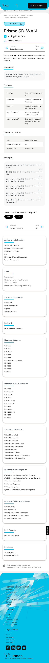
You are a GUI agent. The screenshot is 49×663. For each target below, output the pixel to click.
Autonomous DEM (10, 311)
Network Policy (9, 507)
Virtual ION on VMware (12, 452)
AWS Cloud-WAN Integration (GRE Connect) (19, 475)
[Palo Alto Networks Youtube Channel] (24, 649)
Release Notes (11, 592)
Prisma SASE (26, 565)
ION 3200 (7, 406)
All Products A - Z (10, 552)
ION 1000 (7, 346)
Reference (17, 565)
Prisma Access (9, 277)
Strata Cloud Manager (11, 245)
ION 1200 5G (8, 395)
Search (8, 594)
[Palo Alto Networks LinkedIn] (13, 649)
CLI (12, 565)
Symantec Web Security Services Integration (19, 490)
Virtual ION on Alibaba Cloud (14, 444)
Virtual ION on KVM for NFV (13, 446)
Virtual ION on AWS (11, 435)
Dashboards (8, 303)
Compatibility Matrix (11, 555)
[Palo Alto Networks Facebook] (8, 649)
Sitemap (8, 604)
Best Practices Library (11, 535)
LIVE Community (11, 622)
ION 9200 (7, 372)
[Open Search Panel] (17, 5)
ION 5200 (7, 363)
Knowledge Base (11, 625)
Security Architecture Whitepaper (16, 512)
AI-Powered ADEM (10, 283)
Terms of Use (10, 640)
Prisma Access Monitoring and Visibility (17, 286)
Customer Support (12, 620)
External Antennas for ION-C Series (16, 515)
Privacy (8, 635)
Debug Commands (10, 17)
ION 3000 (7, 357)
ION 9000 (7, 369)
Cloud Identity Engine (11, 251)
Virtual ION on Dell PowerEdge (14, 458)
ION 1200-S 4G (9, 400)
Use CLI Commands (27, 15)
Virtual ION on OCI (10, 449)
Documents (9, 642)
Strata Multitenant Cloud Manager (16, 280)
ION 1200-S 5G (9, 403)
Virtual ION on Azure (11, 438)
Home (5, 15)
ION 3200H (8, 409)
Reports (7, 309)
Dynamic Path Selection (12, 518)
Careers (8, 617)
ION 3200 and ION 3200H (13, 360)
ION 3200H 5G (9, 412)
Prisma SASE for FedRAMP (13, 328)
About (8, 615)
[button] (47, 530)
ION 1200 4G (8, 392)
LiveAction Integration (12, 484)
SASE (8, 565)
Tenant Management (11, 260)
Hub (5, 254)
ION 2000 (7, 354)
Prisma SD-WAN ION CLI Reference (18, 567)
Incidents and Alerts (11, 306)
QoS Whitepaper (10, 510)
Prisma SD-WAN (14, 15)
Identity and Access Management (15, 257)
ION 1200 (7, 348)
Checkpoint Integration (12, 481)
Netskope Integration (11, 487)
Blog (7, 597)
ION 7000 (7, 366)
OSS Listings (10, 602)
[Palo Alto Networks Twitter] (18, 649)
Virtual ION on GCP (11, 441)
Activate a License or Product (14, 248)
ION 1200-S (8, 351)
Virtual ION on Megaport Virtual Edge (17, 455)
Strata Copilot (38, 6)
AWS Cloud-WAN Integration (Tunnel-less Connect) (22, 478)
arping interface (22, 17)
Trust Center (10, 637)
